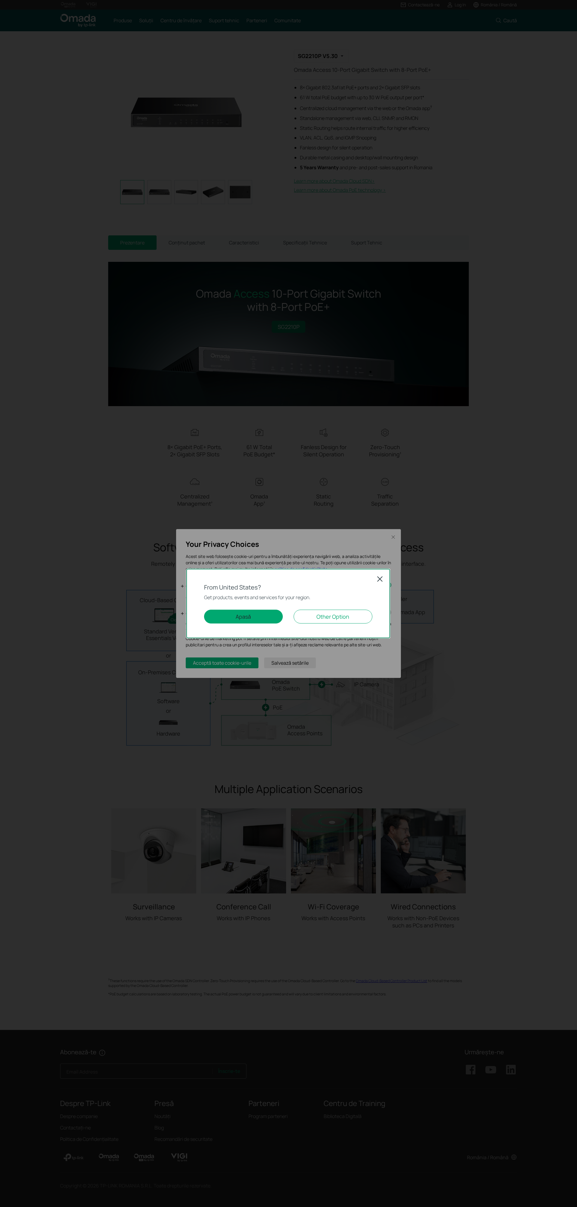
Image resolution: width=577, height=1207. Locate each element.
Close (380, 579)
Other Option (332, 616)
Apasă (243, 616)
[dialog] (288, 603)
